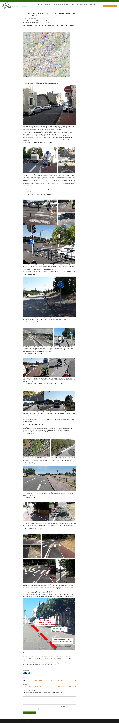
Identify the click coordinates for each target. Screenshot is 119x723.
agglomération (31, 680)
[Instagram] (95, 1)
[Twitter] (93, 1)
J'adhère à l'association (110, 5)
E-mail (43, 706)
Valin (75, 680)
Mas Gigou (58, 680)
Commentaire (26, 695)
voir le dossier (65, 431)
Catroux (37, 680)
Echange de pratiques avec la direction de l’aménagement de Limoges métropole (44, 656)
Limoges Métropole (50, 680)
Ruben (62, 680)
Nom (24, 706)
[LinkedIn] (29, 673)
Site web (63, 706)
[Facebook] (91, 1)
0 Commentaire (40, 18)
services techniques (69, 680)
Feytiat (44, 680)
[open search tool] (101, 6)
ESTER (40, 680)
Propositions (33, 18)
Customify (39, 720)
